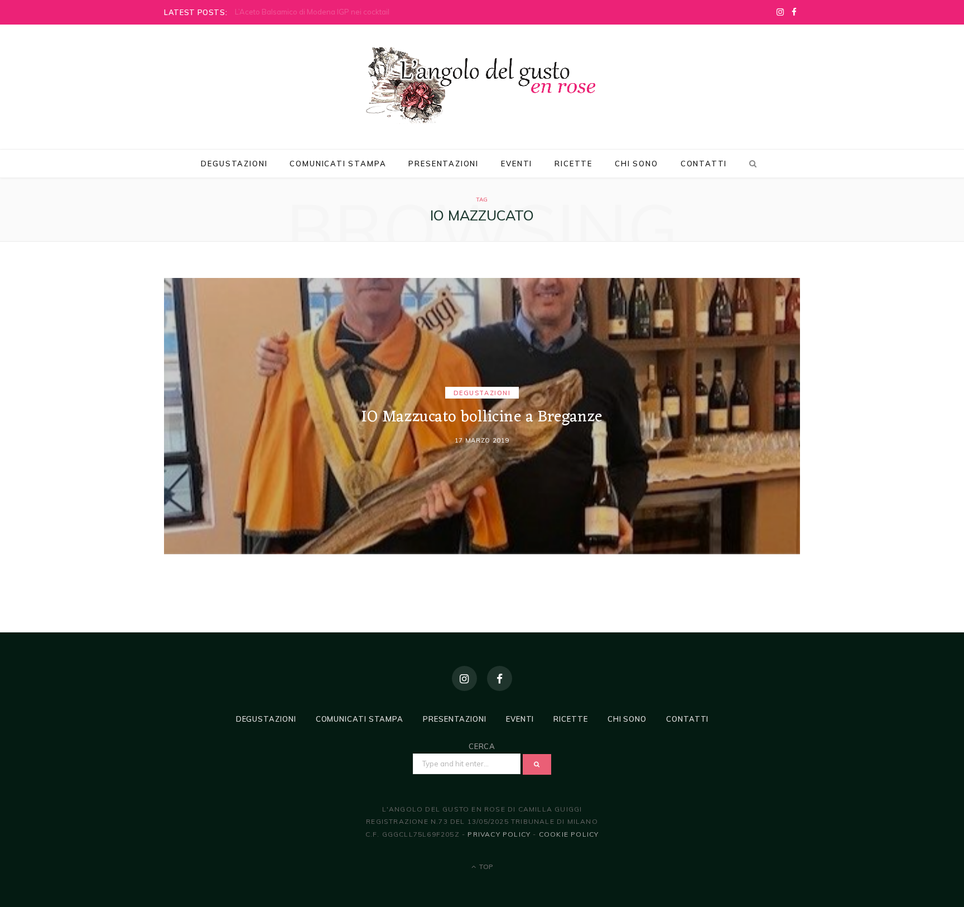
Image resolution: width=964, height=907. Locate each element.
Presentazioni (443, 163)
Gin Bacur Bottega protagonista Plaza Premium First (323, 11)
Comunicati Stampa (338, 163)
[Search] (751, 163)
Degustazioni (234, 163)
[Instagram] (464, 678)
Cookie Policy (569, 834)
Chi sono (636, 163)
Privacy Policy (499, 834)
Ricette (573, 163)
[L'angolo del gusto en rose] (482, 85)
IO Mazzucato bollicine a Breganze (482, 418)
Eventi (516, 163)
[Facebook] (499, 678)
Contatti (704, 163)
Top (485, 866)
